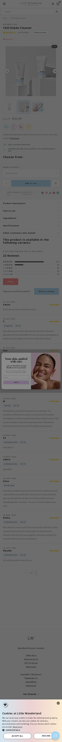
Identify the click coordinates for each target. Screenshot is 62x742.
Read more (17, 727)
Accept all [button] (17, 736)
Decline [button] (46, 736)
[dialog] (31, 720)
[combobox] (58, 703)
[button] (31, 730)
